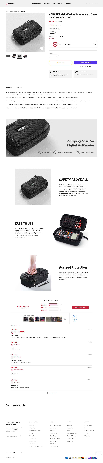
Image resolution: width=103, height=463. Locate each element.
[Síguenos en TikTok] (21, 453)
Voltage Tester (33, 435)
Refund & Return (71, 435)
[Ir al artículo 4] (25, 56)
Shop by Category (57, 3)
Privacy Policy (70, 441)
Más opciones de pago (85, 66)
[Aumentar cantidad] (57, 56)
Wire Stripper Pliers (55, 438)
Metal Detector (54, 435)
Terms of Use (70, 438)
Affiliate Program (88, 435)
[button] (52, 21)
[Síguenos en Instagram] (10, 453)
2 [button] (49, 393)
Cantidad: (51, 53)
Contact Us (70, 428)
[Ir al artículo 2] (14, 56)
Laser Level (53, 428)
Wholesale (86, 433)
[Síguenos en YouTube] (18, 453)
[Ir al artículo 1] (8, 56)
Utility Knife (53, 443)
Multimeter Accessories (14, 11)
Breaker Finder (33, 433)
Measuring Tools (36, 3)
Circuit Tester (32, 438)
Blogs (68, 430)
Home (7, 11)
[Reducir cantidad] (51, 56)
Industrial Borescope (55, 425)
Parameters (19, 87)
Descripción (9, 87)
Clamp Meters (32, 428)
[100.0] (74, 317)
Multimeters (32, 425)
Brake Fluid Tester (33, 441)
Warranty (86, 428)
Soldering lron (53, 433)
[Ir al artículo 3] (19, 56)
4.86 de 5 (26, 306)
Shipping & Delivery (72, 433)
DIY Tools (46, 3)
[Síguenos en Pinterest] (14, 453)
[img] (14, 329)
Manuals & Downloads (89, 430)
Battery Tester (33, 443)
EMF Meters (53, 430)
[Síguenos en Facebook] (7, 453)
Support (68, 3)
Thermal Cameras (54, 446)
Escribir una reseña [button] (80, 307)
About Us (69, 425)
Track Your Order (88, 425)
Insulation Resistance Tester (36, 446)
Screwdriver (53, 441)
